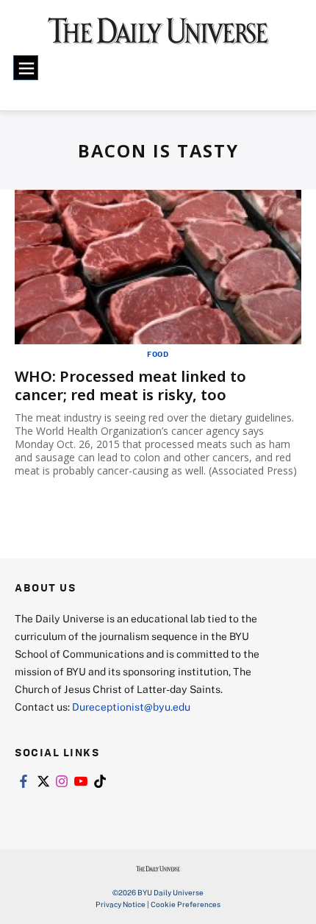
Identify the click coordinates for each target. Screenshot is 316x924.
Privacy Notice (121, 904)
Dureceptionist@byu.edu (131, 706)
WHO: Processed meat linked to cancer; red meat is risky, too (130, 385)
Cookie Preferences (185, 904)
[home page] (158, 37)
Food (158, 353)
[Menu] (25, 67)
